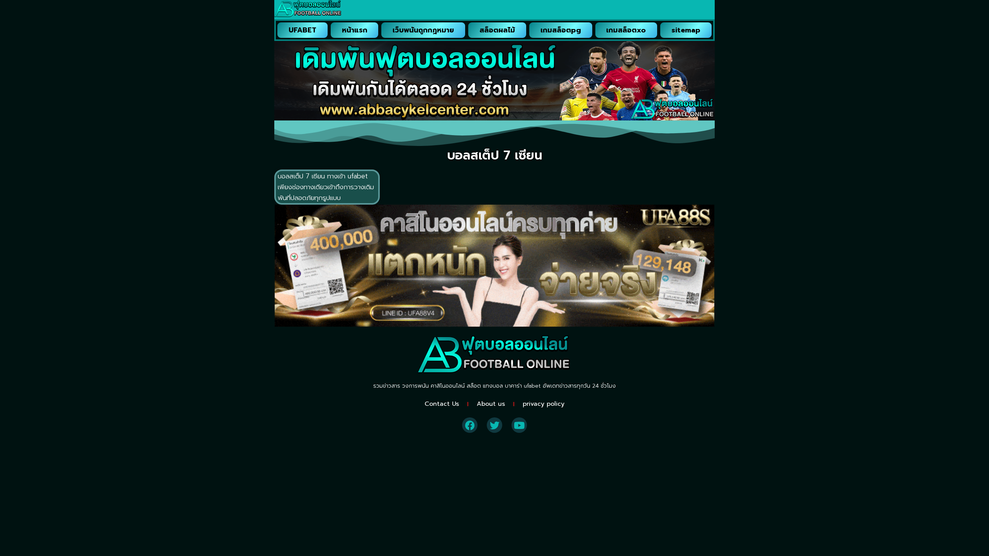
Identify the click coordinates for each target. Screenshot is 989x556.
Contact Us (442, 404)
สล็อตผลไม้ (497, 30)
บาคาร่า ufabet (523, 386)
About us (491, 404)
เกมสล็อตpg (560, 30)
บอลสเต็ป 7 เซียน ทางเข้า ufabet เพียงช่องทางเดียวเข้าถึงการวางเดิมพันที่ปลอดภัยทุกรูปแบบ (326, 186)
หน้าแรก (354, 30)
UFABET (302, 30)
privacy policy (543, 404)
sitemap (685, 30)
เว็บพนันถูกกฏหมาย (423, 30)
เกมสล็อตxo (626, 30)
